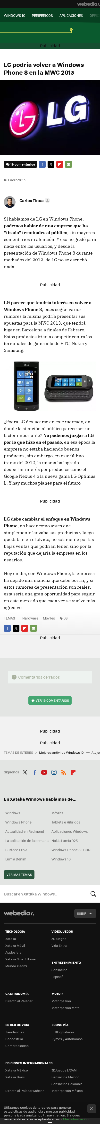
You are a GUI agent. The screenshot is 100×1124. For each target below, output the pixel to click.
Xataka (10, 938)
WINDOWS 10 (14, 15)
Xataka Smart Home (20, 959)
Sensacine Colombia (67, 1083)
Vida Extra (59, 945)
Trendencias (14, 1032)
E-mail (68, 164)
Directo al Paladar (19, 1001)
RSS (63, 771)
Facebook (42, 164)
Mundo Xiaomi (16, 966)
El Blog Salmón (62, 1032)
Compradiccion (17, 1045)
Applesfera (13, 952)
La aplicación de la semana (27, 840)
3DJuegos (58, 938)
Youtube (44, 771)
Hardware (30, 618)
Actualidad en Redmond (24, 831)
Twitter (51, 164)
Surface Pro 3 (16, 849)
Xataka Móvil (15, 945)
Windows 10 (61, 859)
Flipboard (59, 164)
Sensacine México (65, 1077)
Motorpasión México (67, 1090)
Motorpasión (61, 1001)
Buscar (93, 893)
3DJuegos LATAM (64, 1070)
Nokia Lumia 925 (64, 840)
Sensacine (59, 969)
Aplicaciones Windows (69, 831)
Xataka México (16, 1070)
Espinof (57, 976)
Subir (81, 913)
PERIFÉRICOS (42, 15)
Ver (52, 700)
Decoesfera (14, 1038)
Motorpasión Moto (65, 1007)
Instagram (54, 771)
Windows (12, 812)
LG (66, 618)
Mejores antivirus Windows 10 (61, 752)
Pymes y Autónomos (67, 1038)
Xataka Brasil (15, 1077)
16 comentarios (22, 164)
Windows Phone (18, 822)
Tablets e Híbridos (65, 822)
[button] (34, 200)
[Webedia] (88, 4)
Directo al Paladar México (24, 1090)
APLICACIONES (71, 15)
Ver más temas (19, 874)
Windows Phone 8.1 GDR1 (71, 849)
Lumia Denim (15, 859)
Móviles (49, 618)
